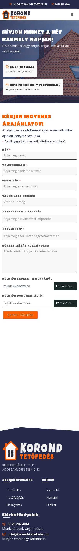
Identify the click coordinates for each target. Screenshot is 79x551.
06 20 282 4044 (61, 4)
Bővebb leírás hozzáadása (25, 245)
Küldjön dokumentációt (23, 295)
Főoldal (51, 505)
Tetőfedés (14, 490)
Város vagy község (18, 196)
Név (6, 149)
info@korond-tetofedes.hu (29, 4)
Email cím (11, 180)
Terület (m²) (13, 228)
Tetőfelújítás (15, 497)
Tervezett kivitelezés (21, 211)
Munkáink (52, 497)
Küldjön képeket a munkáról (27, 278)
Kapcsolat (52, 490)
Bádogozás (14, 505)
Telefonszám (14, 165)
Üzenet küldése (20, 315)
